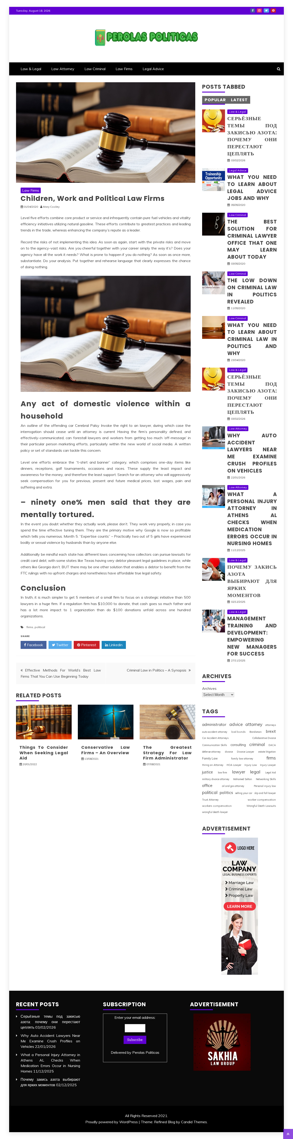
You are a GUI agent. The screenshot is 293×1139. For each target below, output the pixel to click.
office (207, 785)
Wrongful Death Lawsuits (261, 805)
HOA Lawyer (234, 765)
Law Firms (124, 68)
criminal (257, 744)
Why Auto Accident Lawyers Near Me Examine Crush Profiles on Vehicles (252, 453)
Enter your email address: (135, 1035)
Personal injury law (265, 786)
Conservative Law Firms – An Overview (105, 749)
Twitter (266, 10)
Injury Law (250, 765)
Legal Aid (270, 772)
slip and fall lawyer (265, 793)
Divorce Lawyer (245, 751)
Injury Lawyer (268, 765)
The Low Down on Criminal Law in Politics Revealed (252, 291)
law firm (222, 772)
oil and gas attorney (233, 786)
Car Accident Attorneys (215, 738)
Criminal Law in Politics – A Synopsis (156, 670)
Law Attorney (62, 68)
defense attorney (211, 751)
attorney (253, 724)
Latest (239, 100)
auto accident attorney (214, 731)
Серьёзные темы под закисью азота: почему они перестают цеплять (252, 136)
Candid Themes (194, 1122)
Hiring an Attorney (212, 765)
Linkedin (115, 645)
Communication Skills (214, 745)
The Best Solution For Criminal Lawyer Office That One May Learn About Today (252, 239)
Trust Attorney (210, 799)
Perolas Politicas (145, 1052)
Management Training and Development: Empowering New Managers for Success (252, 636)
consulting (238, 745)
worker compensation (262, 799)
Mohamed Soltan (242, 779)
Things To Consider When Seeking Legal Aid (43, 752)
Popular (215, 100)
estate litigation (267, 751)
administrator (214, 724)
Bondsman (256, 731)
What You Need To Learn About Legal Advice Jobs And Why (252, 188)
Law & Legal (31, 68)
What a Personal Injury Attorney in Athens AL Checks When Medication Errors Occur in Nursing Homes (252, 519)
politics (226, 792)
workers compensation (217, 805)
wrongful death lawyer (215, 812)
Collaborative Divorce (264, 738)
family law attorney (242, 758)
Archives (209, 688)
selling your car (243, 793)
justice (207, 772)
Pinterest (273, 10)
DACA (272, 745)
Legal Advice (153, 68)
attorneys (270, 725)
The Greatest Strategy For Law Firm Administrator (167, 752)
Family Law (210, 758)
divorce (229, 751)
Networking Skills (266, 779)
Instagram (259, 10)
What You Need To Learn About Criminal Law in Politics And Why (252, 339)
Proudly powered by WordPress (111, 1122)
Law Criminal (95, 68)
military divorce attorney (215, 779)
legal (255, 772)
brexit (271, 731)
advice (236, 724)
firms (30, 627)
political (40, 627)
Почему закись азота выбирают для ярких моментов (252, 581)
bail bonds (238, 731)
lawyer (238, 772)
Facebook (252, 10)
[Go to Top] (288, 1134)
